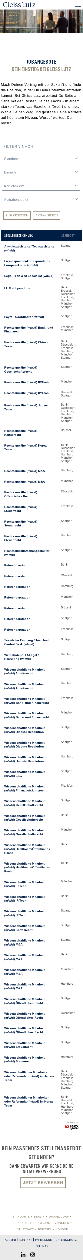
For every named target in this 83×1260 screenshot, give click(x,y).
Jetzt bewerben (43, 1182)
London (62, 1229)
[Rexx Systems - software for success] (71, 1127)
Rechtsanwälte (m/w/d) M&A (24, 471)
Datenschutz (66, 1239)
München (61, 1223)
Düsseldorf (59, 1216)
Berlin (39, 1216)
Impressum (44, 1239)
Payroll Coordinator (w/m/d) (24, 316)
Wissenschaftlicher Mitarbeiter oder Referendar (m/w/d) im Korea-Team (29, 1101)
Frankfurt (22, 1223)
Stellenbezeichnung (18, 235)
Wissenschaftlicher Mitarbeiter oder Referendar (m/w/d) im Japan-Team (29, 1076)
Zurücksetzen (17, 215)
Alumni (10, 1239)
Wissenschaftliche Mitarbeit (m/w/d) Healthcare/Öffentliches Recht (27, 848)
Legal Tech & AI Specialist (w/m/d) (28, 275)
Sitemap (42, 1246)
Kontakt (25, 1239)
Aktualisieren (47, 215)
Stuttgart (25, 1229)
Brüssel (45, 1229)
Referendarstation (17, 565)
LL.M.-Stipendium (17, 288)
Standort (68, 235)
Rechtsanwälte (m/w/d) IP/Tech (26, 382)
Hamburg (43, 1223)
